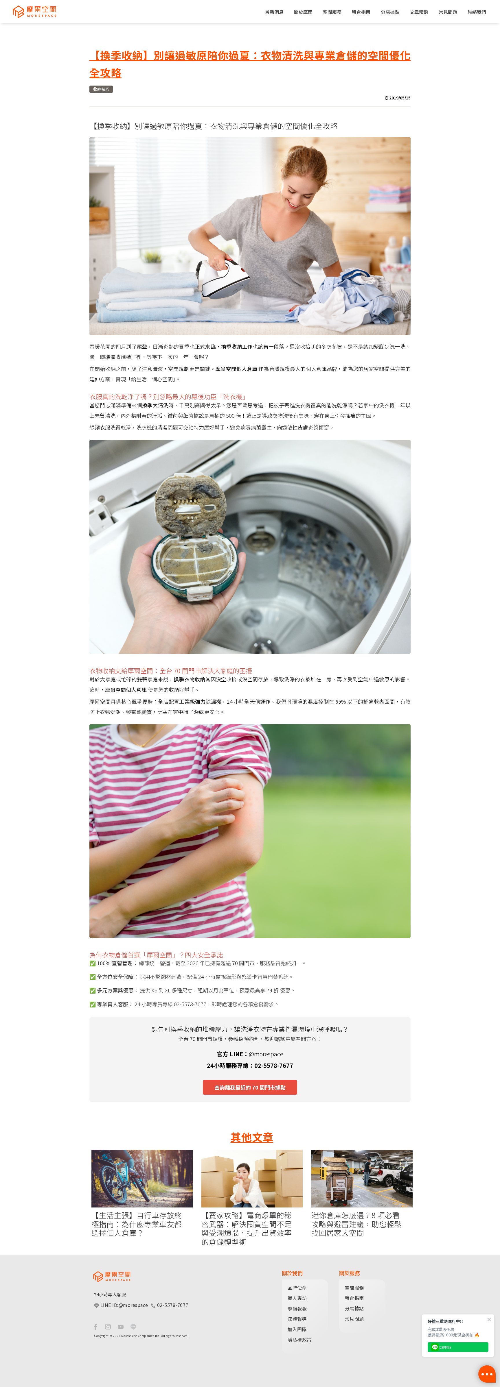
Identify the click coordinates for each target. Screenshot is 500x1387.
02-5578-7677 (172, 1304)
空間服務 (332, 11)
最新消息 (274, 11)
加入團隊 (297, 1329)
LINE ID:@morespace (123, 1304)
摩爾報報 (297, 1308)
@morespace (266, 1054)
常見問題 (448, 11)
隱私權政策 (300, 1339)
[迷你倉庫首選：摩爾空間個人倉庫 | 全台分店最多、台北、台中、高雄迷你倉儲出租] (31, 11)
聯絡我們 (477, 11)
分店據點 (390, 11)
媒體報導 (297, 1318)
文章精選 (419, 11)
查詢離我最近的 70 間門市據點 (250, 1087)
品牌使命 (297, 1287)
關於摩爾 (303, 11)
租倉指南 (361, 11)
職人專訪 (297, 1297)
